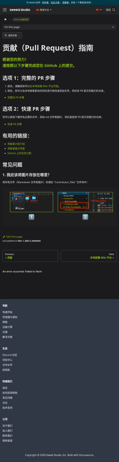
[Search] (114, 10)
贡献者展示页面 (16, 148)
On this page (12, 27)
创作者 (45, 2)
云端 (4, 332)
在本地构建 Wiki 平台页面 (44, 86)
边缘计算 (7, 327)
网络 (4, 322)
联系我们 (7, 435)
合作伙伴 (7, 365)
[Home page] (5, 19)
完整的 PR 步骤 (15, 97)
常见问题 (7, 397)
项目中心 (7, 360)
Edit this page (14, 236)
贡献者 (65, 2)
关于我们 (7, 425)
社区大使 (55, 2)
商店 (4, 388)
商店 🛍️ (110, 9)
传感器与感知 (9, 317)
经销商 (6, 370)
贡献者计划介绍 (16, 144)
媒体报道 (7, 440)
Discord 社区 (9, 355)
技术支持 (7, 407)
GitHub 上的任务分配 (19, 153)
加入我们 (7, 430)
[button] (43, 10)
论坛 (4, 402)
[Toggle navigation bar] (4, 9)
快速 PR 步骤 (14, 124)
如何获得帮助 (9, 392)
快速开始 (7, 312)
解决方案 (7, 337)
